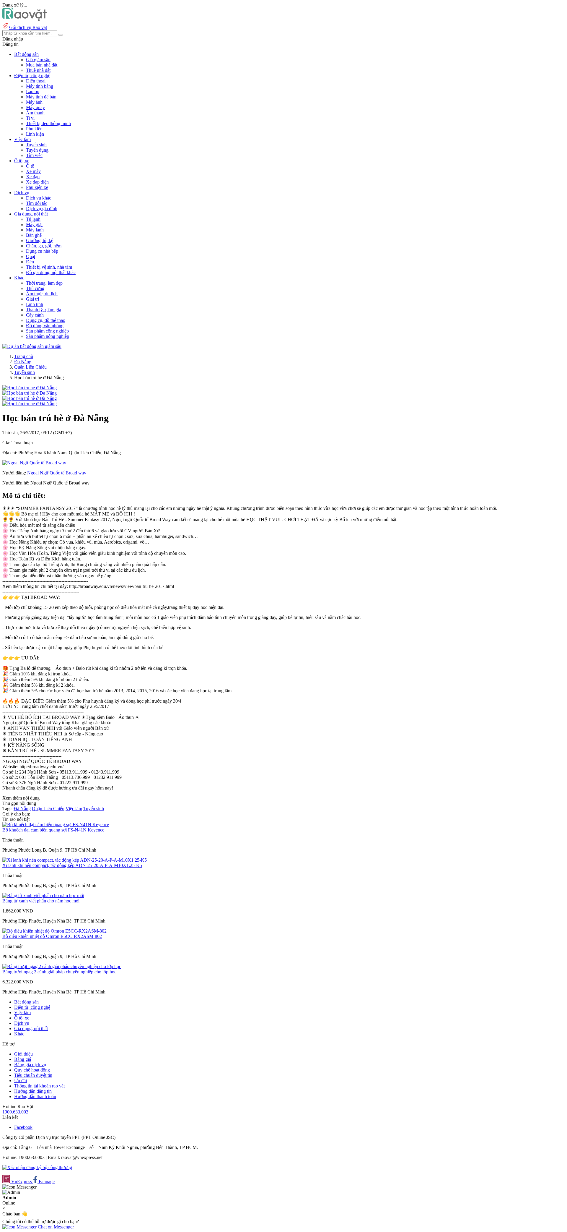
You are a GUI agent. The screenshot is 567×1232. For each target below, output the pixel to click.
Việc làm (74, 808)
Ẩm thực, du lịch (42, 293)
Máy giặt (34, 224)
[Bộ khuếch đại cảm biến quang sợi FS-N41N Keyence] (55, 824)
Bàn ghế (34, 235)
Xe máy (33, 171)
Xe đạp (33, 176)
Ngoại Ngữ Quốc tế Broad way (56, 472)
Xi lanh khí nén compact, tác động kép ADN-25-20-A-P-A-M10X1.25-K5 (72, 865)
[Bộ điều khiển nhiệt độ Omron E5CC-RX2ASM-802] (54, 930)
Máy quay (35, 107)
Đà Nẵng (22, 361)
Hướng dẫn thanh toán (35, 1096)
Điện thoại (35, 80)
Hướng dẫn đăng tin (33, 1091)
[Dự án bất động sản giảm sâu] (31, 346)
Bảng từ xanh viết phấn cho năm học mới (40, 900)
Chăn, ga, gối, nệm (43, 245)
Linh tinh (34, 304)
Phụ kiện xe (37, 187)
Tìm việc (34, 155)
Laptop (32, 91)
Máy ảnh (34, 102)
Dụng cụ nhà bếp (42, 251)
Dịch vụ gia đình (41, 208)
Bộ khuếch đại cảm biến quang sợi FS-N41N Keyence (53, 829)
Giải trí (32, 298)
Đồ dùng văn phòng (44, 325)
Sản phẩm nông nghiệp (47, 336)
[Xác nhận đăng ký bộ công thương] (37, 1167)
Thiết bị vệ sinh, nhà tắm (49, 267)
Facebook (23, 1127)
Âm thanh (35, 112)
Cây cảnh (35, 314)
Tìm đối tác (36, 203)
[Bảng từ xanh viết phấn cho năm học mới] (43, 895)
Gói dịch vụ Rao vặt (28, 27)
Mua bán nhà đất (41, 64)
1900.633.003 (15, 1111)
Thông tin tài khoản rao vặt (39, 1085)
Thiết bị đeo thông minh (48, 123)
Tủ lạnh (33, 219)
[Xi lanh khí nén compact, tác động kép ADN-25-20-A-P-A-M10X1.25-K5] (74, 860)
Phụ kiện (34, 128)
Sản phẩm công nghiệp (47, 330)
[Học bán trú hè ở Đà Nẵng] (29, 387)
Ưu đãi (20, 1080)
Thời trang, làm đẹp (44, 283)
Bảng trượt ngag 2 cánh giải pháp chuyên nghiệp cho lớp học (59, 971)
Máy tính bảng (39, 86)
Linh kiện (35, 134)
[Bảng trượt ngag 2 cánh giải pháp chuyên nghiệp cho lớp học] (61, 966)
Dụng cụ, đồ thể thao (45, 320)
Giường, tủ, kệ (39, 240)
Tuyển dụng (37, 150)
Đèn (30, 261)
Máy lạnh (35, 229)
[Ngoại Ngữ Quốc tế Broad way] (34, 462)
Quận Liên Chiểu (30, 366)
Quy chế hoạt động (32, 1069)
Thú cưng (35, 288)
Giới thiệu (23, 1053)
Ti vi (30, 118)
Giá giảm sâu (38, 59)
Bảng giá (22, 1059)
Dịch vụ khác (38, 197)
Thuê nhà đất (38, 70)
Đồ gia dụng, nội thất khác (51, 272)
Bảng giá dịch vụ (30, 1064)
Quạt (30, 256)
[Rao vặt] (24, 19)
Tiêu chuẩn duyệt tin (33, 1075)
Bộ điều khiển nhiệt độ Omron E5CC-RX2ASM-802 (52, 936)
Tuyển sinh (36, 144)
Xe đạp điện (37, 181)
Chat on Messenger (55, 1226)
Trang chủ (23, 356)
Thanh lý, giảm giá (43, 309)
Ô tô (30, 165)
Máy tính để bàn (41, 96)
